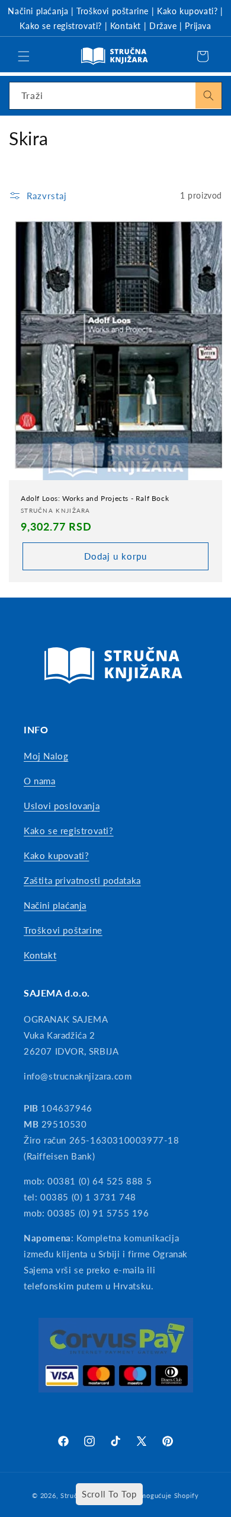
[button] (24, 56)
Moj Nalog (46, 755)
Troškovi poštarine (112, 11)
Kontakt (125, 26)
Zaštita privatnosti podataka (82, 880)
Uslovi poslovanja (62, 805)
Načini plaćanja (38, 11)
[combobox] (115, 95)
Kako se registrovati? (61, 26)
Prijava (198, 26)
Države (163, 26)
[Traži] (208, 95)
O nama (40, 780)
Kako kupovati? (187, 11)
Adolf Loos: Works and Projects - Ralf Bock (95, 498)
